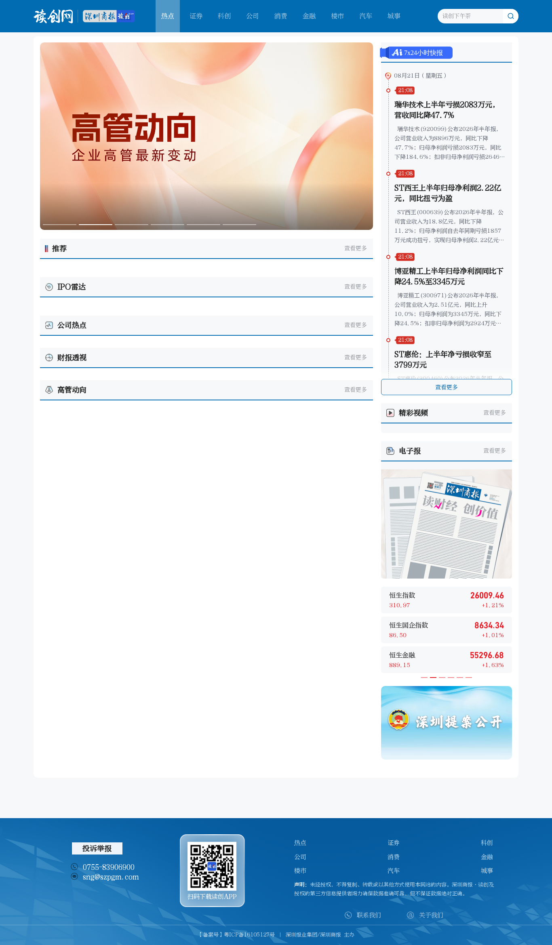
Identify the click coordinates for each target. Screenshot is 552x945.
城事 (394, 16)
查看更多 (355, 248)
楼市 (337, 16)
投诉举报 (97, 848)
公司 (252, 16)
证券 (196, 16)
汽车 (365, 16)
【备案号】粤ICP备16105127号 (236, 935)
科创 (224, 16)
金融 (309, 16)
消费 (280, 16)
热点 (300, 842)
